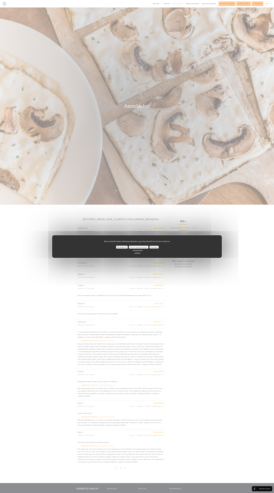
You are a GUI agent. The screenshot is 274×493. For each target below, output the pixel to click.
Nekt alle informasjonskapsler (138, 247)
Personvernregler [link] (138, 250)
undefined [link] (137, 253)
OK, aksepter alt (122, 247)
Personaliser (154, 247)
